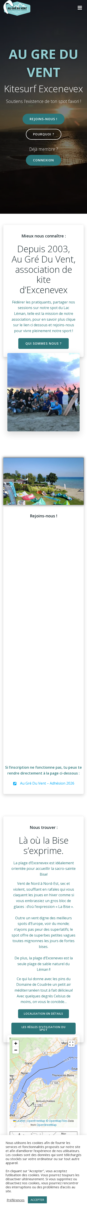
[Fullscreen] (71, 1043)
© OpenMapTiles (56, 1121)
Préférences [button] (16, 1200)
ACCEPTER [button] (37, 1200)
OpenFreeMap (36, 1121)
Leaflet (20, 1121)
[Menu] (80, 8)
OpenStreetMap (47, 1125)
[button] (15, 1043)
